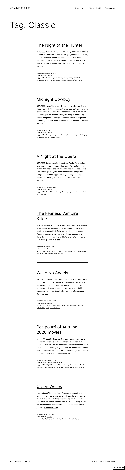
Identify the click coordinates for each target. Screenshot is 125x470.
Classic (60, 78)
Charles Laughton (51, 78)
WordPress (111, 461)
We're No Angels (55, 308)
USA (58, 137)
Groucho (64, 192)
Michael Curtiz (82, 305)
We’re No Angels (52, 272)
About (84, 8)
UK (62, 367)
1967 (43, 251)
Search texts (110, 8)
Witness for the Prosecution (76, 367)
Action (55, 365)
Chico (47, 192)
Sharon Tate (40, 253)
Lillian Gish (76, 78)
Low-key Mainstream (68, 251)
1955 (43, 78)
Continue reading (55, 240)
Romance (40, 367)
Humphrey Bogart (63, 305)
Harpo (70, 192)
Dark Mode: (117, 468)
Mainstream (40, 80)
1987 (46, 365)
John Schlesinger (72, 135)
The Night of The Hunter (74, 80)
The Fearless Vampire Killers (54, 253)
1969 (43, 135)
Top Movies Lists (96, 8)
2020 (51, 365)
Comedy (58, 192)
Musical (85, 192)
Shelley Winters (61, 80)
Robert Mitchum (50, 80)
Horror (70, 78)
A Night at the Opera (56, 156)
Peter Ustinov (41, 308)
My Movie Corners (20, 8)
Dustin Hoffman (61, 135)
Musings (49, 416)
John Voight (82, 135)
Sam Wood (40, 194)
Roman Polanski (81, 251)
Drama (65, 78)
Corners (49, 75)
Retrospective (57, 362)
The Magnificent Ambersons (71, 419)
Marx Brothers (77, 192)
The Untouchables (49, 367)
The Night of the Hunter (59, 45)
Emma (77, 365)
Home (77, 8)
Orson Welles (49, 386)
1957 (43, 365)
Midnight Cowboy (53, 99)
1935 (43, 192)
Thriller (58, 367)
